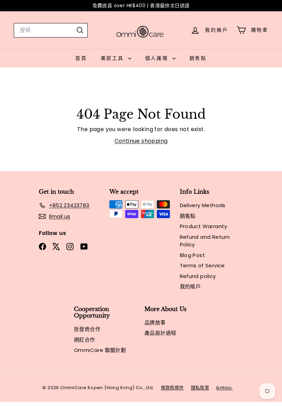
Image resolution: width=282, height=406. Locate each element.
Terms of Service (202, 265)
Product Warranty (203, 226)
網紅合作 (84, 339)
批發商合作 (87, 329)
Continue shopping (141, 141)
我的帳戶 (190, 286)
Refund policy (198, 276)
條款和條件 (172, 387)
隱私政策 (200, 387)
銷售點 (198, 58)
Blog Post (192, 255)
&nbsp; (224, 387)
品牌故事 (155, 322)
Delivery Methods (203, 205)
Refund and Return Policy (205, 240)
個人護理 (158, 58)
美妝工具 (113, 58)
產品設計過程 (160, 332)
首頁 (81, 58)
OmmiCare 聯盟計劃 (100, 350)
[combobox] (51, 30)
